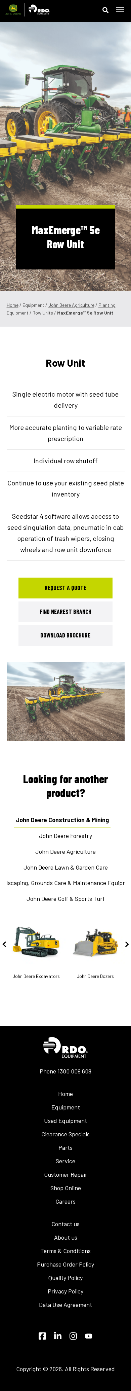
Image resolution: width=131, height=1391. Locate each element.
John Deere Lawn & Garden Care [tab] (66, 867)
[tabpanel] (66, 701)
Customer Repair (65, 1174)
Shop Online (65, 1188)
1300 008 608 (74, 1071)
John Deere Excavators (36, 976)
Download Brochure (65, 635)
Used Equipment (65, 1120)
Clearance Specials (65, 1134)
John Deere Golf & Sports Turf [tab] (66, 898)
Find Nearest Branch (65, 611)
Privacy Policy (65, 1291)
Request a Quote (65, 587)
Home (12, 305)
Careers (65, 1201)
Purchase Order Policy (65, 1264)
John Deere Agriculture (71, 305)
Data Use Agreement (65, 1304)
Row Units (43, 313)
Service (65, 1161)
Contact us (65, 1224)
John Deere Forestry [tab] (65, 835)
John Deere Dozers (95, 976)
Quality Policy (65, 1277)
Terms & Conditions (65, 1250)
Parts (65, 1147)
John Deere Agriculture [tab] (65, 851)
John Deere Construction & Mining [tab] (62, 819)
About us (65, 1237)
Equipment (65, 1107)
